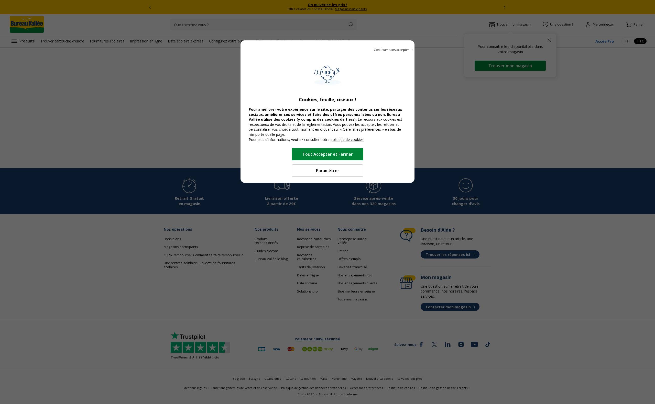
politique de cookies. (347, 139)
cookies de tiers (339, 119)
